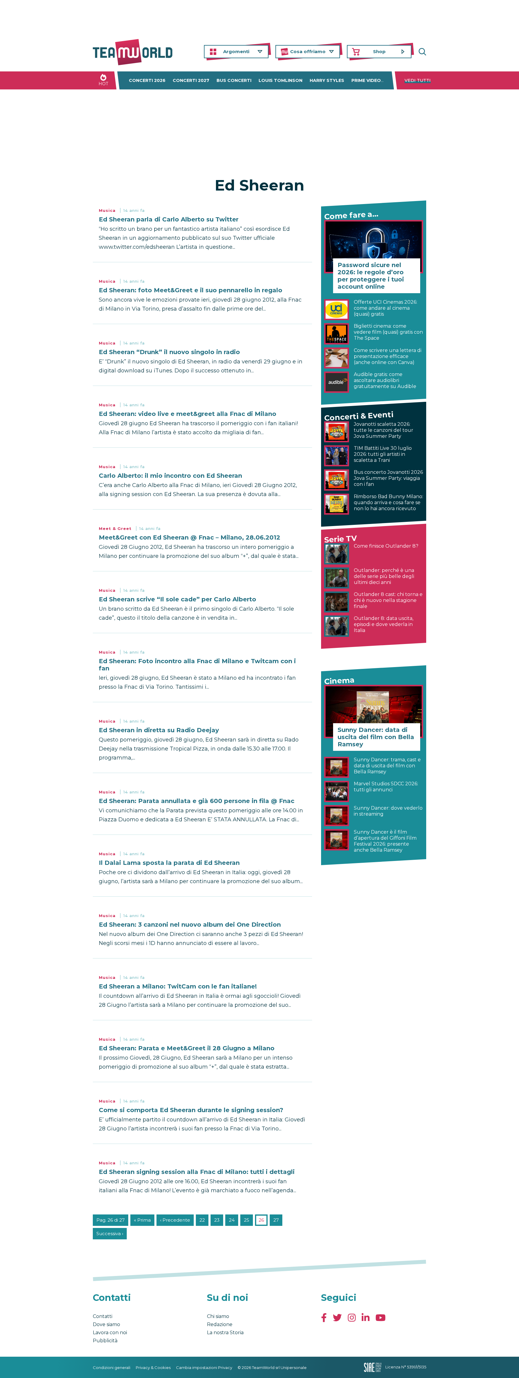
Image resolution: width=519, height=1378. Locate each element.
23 (217, 1220)
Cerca (421, 52)
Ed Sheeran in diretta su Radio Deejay (159, 730)
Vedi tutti (418, 80)
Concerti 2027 (191, 80)
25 (246, 1220)
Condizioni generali (111, 1367)
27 (276, 1220)
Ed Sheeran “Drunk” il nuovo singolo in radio (169, 352)
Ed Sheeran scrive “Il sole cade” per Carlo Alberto (177, 599)
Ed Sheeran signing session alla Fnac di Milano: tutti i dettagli (197, 1171)
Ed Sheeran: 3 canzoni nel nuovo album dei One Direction (190, 924)
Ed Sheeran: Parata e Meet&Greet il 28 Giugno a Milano (187, 1048)
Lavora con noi (110, 1332)
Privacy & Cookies (153, 1367)
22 (202, 1220)
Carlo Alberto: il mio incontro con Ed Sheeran (170, 475)
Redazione (219, 1324)
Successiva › (109, 1233)
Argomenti (236, 51)
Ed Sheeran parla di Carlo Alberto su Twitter (168, 219)
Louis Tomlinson (280, 80)
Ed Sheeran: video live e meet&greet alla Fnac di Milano (187, 413)
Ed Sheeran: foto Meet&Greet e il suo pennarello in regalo (190, 290)
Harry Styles (327, 80)
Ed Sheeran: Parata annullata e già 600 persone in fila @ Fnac (196, 801)
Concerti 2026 (147, 80)
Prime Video (366, 80)
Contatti (102, 1316)
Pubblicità (105, 1340)
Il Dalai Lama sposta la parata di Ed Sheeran (169, 862)
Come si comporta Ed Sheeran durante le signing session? (191, 1110)
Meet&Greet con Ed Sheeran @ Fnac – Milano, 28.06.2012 (189, 537)
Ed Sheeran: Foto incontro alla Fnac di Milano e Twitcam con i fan (197, 664)
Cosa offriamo (308, 51)
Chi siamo (218, 1316)
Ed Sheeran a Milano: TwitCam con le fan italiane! (178, 986)
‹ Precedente (175, 1220)
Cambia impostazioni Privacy (204, 1367)
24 (232, 1220)
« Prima (142, 1220)
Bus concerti (234, 80)
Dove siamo (106, 1324)
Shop (379, 51)
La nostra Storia (225, 1332)
